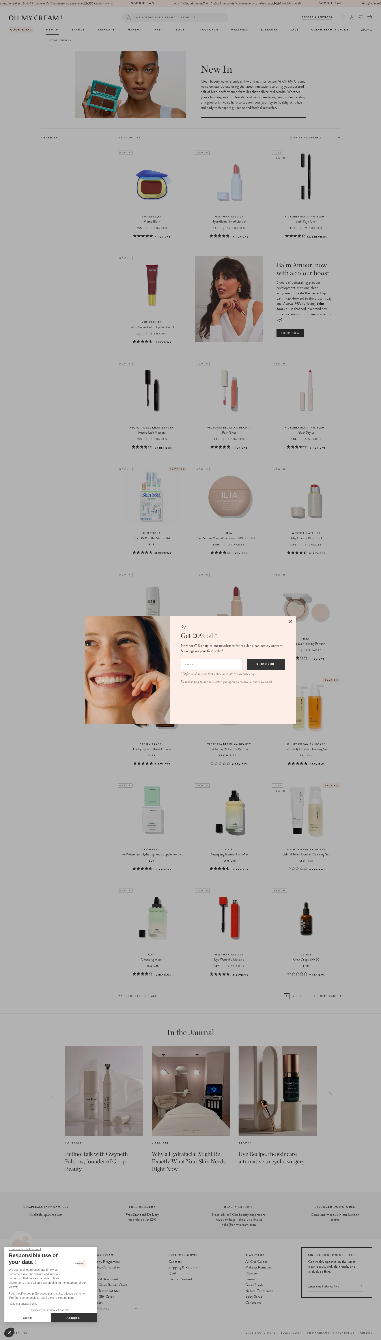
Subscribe (265, 664)
